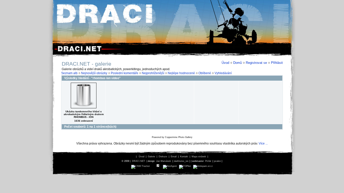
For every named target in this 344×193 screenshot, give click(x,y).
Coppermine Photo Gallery (178, 137)
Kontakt (184, 156)
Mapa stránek (199, 156)
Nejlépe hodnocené (181, 73)
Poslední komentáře (124, 73)
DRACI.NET (138, 161)
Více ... (263, 143)
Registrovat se (256, 63)
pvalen (217, 161)
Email (174, 156)
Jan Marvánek (163, 161)
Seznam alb (69, 73)
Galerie (151, 156)
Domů (237, 63)
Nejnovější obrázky (94, 73)
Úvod (225, 63)
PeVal (208, 161)
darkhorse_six (181, 161)
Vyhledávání (223, 73)
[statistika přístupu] (140, 166)
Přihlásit (277, 63)
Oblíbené (204, 73)
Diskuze (163, 156)
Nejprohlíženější (153, 73)
